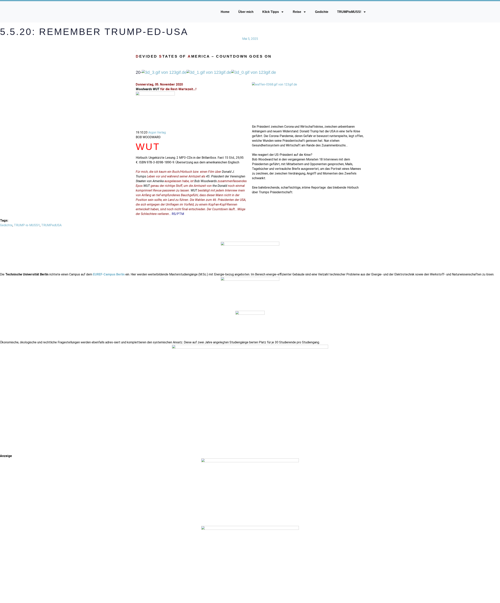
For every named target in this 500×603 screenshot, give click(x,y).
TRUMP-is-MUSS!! (27, 225)
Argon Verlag (157, 132)
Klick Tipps (270, 11)
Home (225, 11)
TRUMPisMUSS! (349, 11)
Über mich (246, 11)
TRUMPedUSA (51, 225)
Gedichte (321, 11)
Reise (297, 11)
